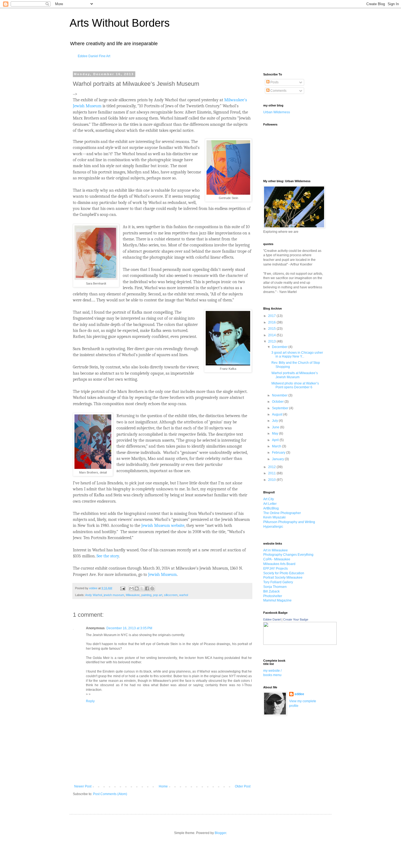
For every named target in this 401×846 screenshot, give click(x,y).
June (276, 427)
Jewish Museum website (162, 525)
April (276, 440)
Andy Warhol (93, 595)
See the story (108, 556)
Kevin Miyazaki (274, 517)
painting (146, 595)
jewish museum (114, 595)
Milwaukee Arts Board (279, 564)
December (280, 347)
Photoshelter (272, 596)
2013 (272, 341)
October (278, 402)
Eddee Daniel (272, 619)
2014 (272, 335)
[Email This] (131, 588)
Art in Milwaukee (275, 550)
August (277, 414)
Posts (274, 82)
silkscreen (171, 595)
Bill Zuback (271, 591)
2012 (272, 467)
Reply (90, 701)
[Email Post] (122, 588)
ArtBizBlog (271, 508)
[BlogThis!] (136, 588)
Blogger (220, 833)
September (280, 408)
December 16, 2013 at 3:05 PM (129, 628)
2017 (272, 316)
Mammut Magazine (277, 600)
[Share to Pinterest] (152, 588)
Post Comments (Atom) (110, 794)
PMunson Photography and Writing (289, 522)
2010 (272, 480)
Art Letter (270, 504)
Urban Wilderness (276, 112)
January (278, 459)
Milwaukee (133, 595)
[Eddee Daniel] (300, 644)
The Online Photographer (282, 513)
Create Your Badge (295, 619)
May (275, 433)
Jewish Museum (162, 574)
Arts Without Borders (120, 23)
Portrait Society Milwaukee (283, 577)
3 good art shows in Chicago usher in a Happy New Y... (297, 354)
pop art (157, 595)
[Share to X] (142, 588)
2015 (272, 329)
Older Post (242, 786)
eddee (299, 694)
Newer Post (82, 786)
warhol (183, 595)
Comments (278, 91)
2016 (272, 322)
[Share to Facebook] (147, 588)
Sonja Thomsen (275, 587)
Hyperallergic (273, 527)
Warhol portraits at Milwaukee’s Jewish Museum (294, 375)
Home (163, 786)
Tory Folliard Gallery (278, 582)
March (277, 446)
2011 (272, 473)
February (279, 452)
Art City (268, 499)
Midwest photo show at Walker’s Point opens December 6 (295, 385)
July (275, 421)
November (280, 395)
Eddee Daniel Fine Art (94, 56)
